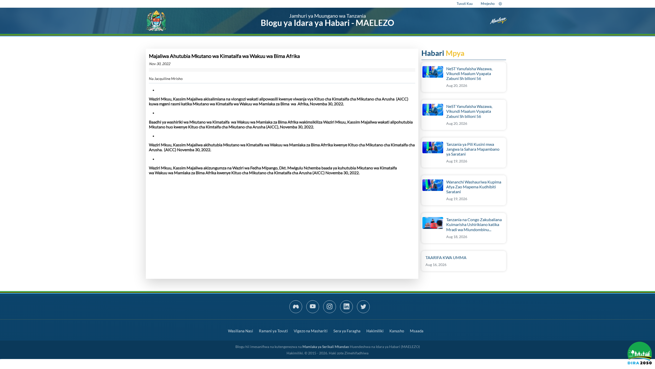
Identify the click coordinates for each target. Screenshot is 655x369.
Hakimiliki (375, 331)
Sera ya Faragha (347, 331)
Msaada (416, 331)
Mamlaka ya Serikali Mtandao (325, 346)
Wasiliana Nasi (240, 331)
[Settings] (500, 4)
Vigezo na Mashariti (311, 331)
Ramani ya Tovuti (273, 331)
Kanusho (396, 331)
